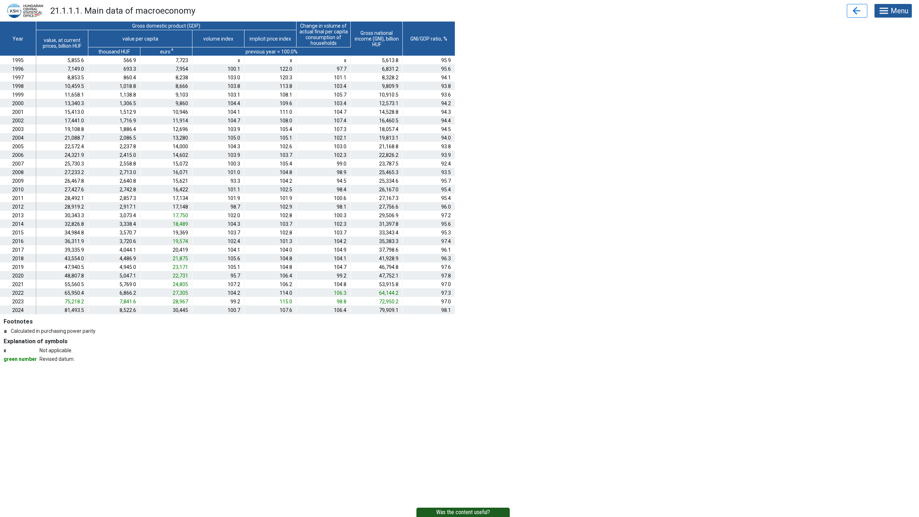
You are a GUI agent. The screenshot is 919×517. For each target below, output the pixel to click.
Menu (899, 10)
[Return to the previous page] (857, 11)
